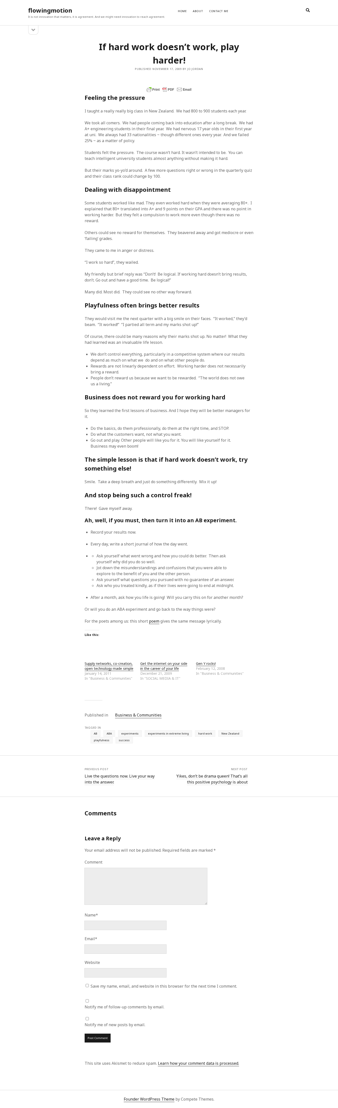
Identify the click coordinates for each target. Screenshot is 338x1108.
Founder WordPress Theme (149, 1099)
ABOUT (198, 11)
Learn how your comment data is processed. (198, 1063)
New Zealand (230, 733)
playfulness (101, 740)
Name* (91, 915)
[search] (307, 10)
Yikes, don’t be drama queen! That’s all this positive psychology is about (212, 779)
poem (154, 621)
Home (182, 11)
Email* (91, 938)
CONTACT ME (218, 11)
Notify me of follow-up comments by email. (124, 1007)
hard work (205, 733)
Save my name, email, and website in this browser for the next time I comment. (164, 986)
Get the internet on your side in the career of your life (163, 666)
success (124, 740)
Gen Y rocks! (206, 663)
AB (95, 733)
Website (92, 962)
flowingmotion (50, 10)
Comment (93, 862)
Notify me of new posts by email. (115, 1024)
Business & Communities (138, 715)
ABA (109, 733)
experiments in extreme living (168, 733)
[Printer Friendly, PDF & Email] (169, 89)
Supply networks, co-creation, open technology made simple (109, 666)
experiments (130, 733)
